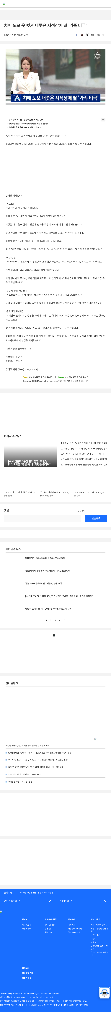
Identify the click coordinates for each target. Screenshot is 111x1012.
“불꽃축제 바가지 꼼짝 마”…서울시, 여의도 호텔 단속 (47, 571)
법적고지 (25, 968)
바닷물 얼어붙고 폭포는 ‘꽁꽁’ (20, 781)
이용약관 (71, 925)
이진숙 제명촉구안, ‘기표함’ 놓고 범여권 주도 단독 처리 (27, 745)
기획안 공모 (26, 978)
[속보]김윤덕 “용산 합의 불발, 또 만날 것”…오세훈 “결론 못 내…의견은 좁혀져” (59, 596)
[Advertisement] (55, 862)
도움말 (93, 942)
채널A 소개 (26, 925)
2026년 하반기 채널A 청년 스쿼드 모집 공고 (37, 892)
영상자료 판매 (27, 973)
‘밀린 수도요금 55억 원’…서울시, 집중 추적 (43, 583)
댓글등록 (96, 518)
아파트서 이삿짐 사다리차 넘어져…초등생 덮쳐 (45, 558)
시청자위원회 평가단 (99, 925)
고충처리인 (95, 935)
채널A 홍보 (26, 928)
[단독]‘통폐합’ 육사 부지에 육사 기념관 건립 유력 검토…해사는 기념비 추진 (39, 752)
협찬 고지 (49, 932)
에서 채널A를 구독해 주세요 (38, 377)
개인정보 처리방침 (75, 928)
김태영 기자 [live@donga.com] (22, 369)
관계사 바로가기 (66, 901)
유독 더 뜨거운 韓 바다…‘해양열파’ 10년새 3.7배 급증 (48, 609)
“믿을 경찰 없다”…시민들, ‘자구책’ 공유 (24, 774)
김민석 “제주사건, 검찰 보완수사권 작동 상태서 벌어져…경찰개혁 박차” (37, 760)
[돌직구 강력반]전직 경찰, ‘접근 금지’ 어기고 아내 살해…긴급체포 (35, 767)
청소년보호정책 (74, 932)
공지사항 (8, 892)
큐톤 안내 (49, 928)
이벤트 (93, 938)
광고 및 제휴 (50, 925)
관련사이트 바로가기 (12, 901)
